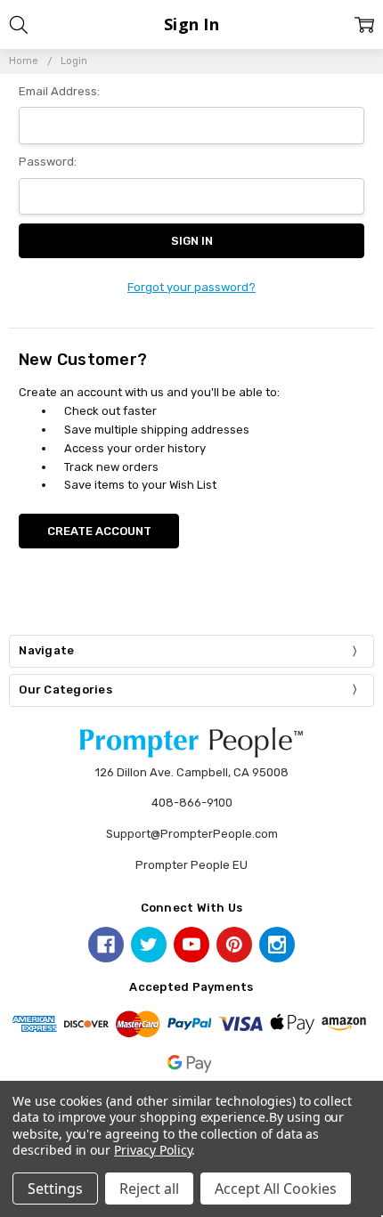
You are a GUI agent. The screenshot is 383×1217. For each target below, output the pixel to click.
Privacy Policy (153, 1149)
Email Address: (59, 91)
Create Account (99, 531)
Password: (48, 161)
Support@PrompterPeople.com (192, 833)
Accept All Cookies (276, 1188)
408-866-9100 (191, 802)
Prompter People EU (191, 865)
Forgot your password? (191, 287)
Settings (55, 1188)
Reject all (149, 1188)
